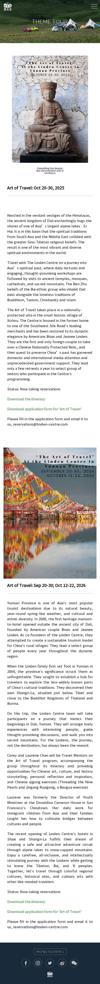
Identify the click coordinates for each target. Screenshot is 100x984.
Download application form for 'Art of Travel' (44, 409)
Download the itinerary (26, 399)
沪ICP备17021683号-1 (50, 951)
